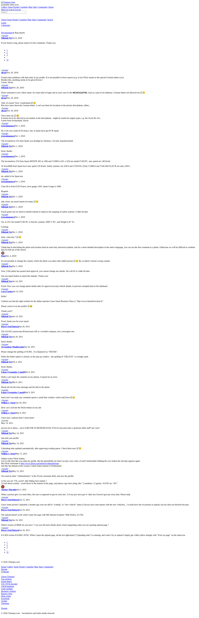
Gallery (4, 7)
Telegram (5, 603)
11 (7, 60)
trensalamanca (7, 126)
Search (50, 20)
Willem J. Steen (8, 403)
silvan (3, 72)
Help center (6, 596)
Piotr (3, 256)
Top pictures (6, 579)
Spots (10, 7)
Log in (11, 9)
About (50, 7)
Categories (5, 25)
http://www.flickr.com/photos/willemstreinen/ (40, 463)
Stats (35, 7)
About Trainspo (7, 576)
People (16, 7)
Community (42, 7)
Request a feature (8, 591)
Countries (24, 7)
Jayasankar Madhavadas (12, 347)
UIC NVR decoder (9, 584)
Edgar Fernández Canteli (13, 372)
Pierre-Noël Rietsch (10, 326)
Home (3, 567)
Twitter (4, 601)
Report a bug (6, 594)
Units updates (7, 589)
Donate (4, 569)
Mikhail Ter (6, 38)
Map (30, 7)
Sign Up (4, 9)
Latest (3, 23)
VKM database (7, 586)
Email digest (6, 581)
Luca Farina (7, 291)
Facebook (5, 598)
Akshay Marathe (9, 489)
